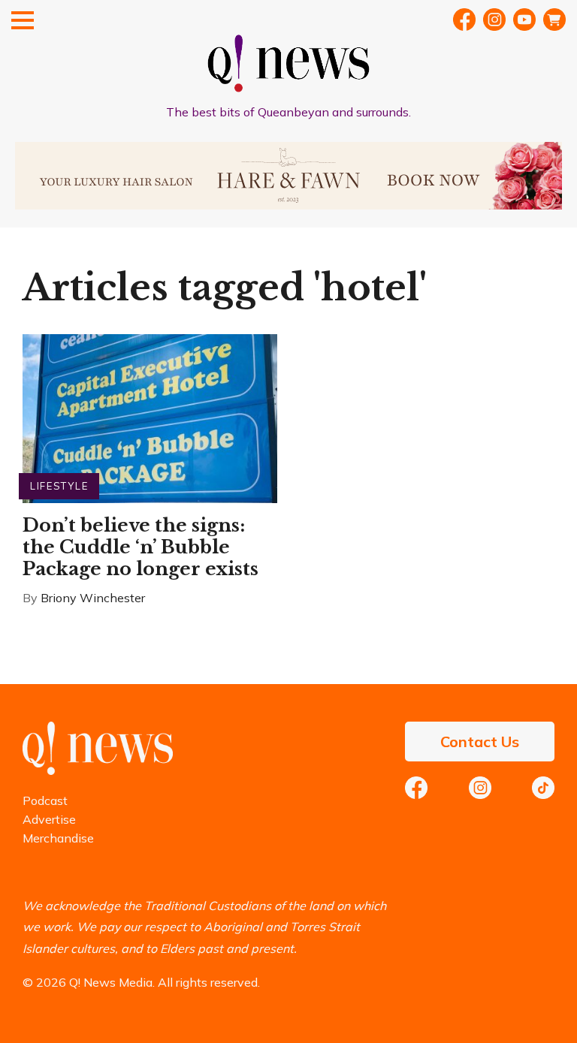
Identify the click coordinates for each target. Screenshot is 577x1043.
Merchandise (58, 838)
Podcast (45, 800)
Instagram (480, 787)
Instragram (494, 19)
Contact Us (479, 741)
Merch (554, 19)
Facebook (464, 19)
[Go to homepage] (98, 770)
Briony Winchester (93, 597)
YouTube (524, 19)
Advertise (49, 819)
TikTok (543, 787)
